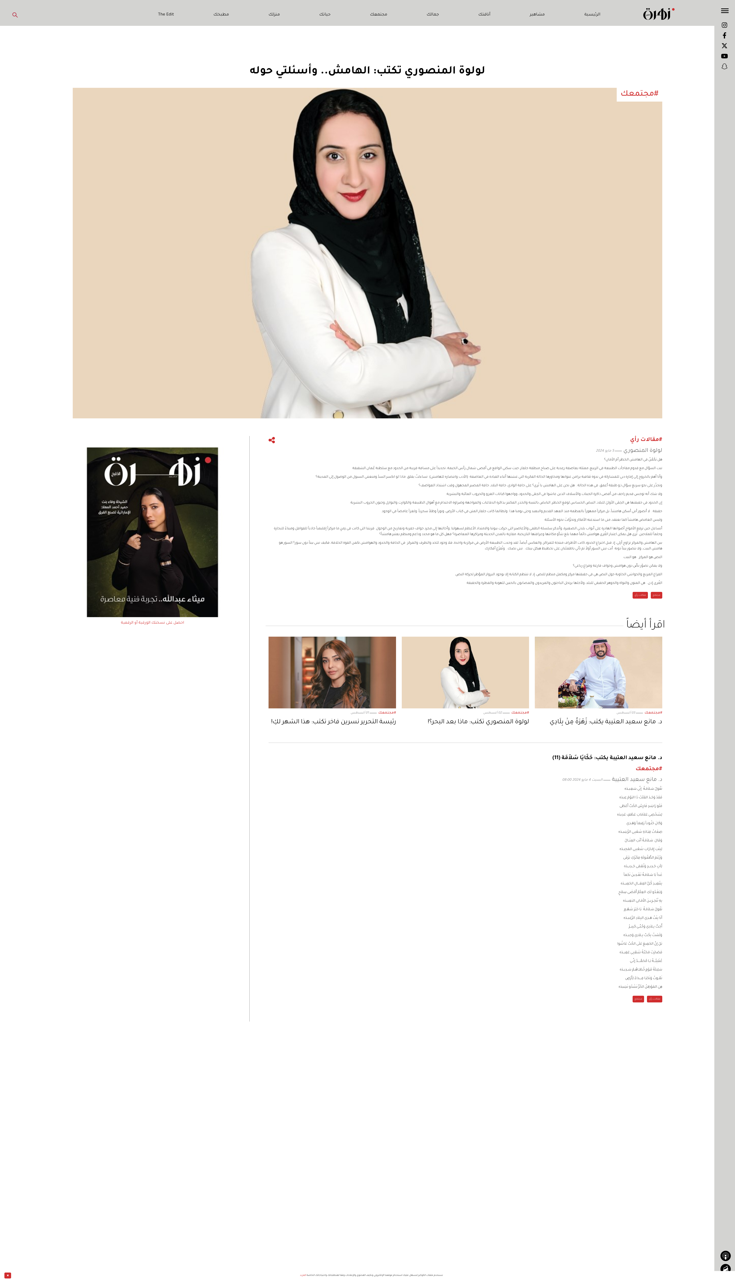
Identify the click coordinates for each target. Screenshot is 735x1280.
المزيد (303, 1275)
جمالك (433, 15)
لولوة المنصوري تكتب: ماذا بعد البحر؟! (478, 722)
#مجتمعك (653, 713)
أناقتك (484, 15)
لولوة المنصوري (642, 451)
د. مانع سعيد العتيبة (637, 780)
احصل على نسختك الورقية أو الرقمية (152, 623)
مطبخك (221, 15)
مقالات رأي (640, 595)
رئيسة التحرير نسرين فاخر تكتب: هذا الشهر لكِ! (333, 722)
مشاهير (537, 15)
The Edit (166, 15)
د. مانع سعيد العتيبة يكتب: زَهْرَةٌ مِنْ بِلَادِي (606, 722)
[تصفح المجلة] (725, 1269)
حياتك (325, 15)
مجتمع (656, 595)
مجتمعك (378, 15)
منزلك (274, 15)
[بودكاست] (725, 1256)
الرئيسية (592, 15)
